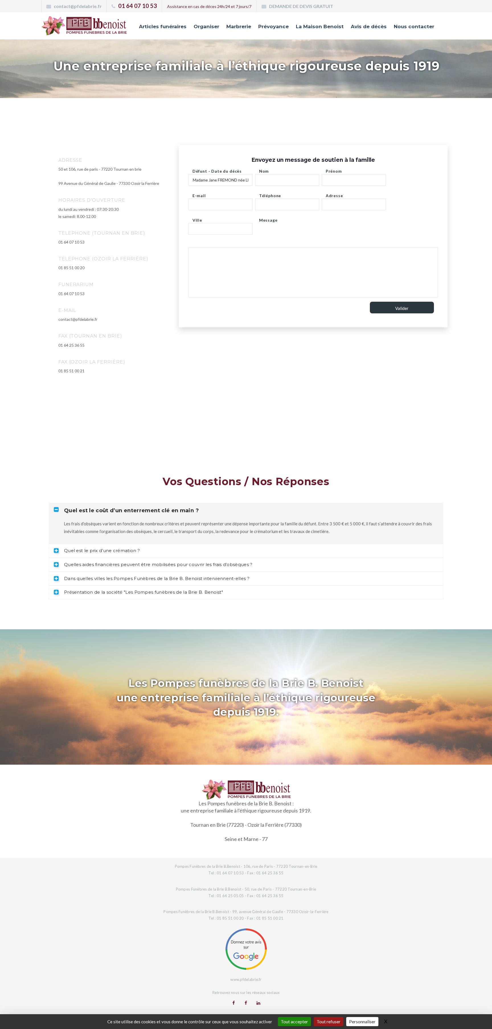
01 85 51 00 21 (71, 370)
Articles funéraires (162, 26)
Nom (264, 170)
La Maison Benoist (320, 26)
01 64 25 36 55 (71, 345)
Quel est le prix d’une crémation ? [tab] (102, 550)
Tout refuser (329, 1021)
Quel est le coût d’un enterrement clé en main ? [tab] (131, 510)
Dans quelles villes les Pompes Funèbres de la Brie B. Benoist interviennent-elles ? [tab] (156, 578)
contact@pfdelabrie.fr (78, 6)
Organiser (206, 26)
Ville (197, 219)
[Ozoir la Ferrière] (246, 1002)
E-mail (199, 194)
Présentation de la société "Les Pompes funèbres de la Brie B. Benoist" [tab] (143, 592)
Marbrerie (238, 26)
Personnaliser (362, 1021)
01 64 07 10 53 (137, 5)
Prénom (334, 170)
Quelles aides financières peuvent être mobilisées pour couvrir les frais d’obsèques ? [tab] (158, 564)
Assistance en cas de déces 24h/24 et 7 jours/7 (209, 6)
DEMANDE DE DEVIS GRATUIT (301, 6)
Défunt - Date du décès (217, 170)
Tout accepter (294, 1021)
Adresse (334, 194)
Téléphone (270, 194)
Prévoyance (273, 26)
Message (268, 219)
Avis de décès (369, 26)
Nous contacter (414, 26)
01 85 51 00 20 (71, 267)
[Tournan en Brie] (233, 1002)
